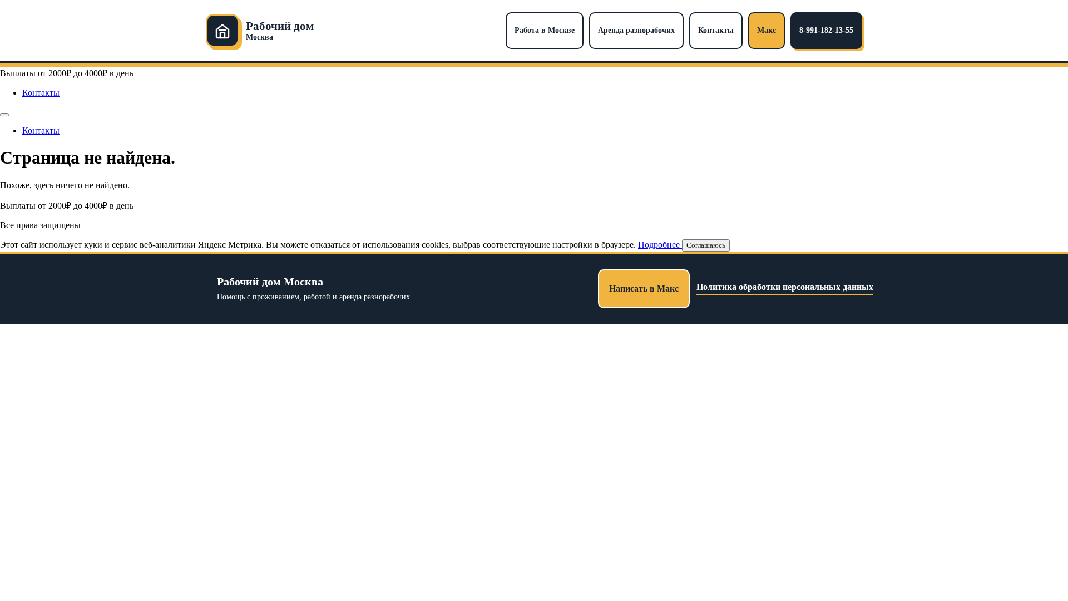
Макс (766, 30)
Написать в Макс (644, 288)
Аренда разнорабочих (636, 30)
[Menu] (4, 114)
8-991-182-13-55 (826, 30)
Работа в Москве (545, 30)
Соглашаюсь (705, 245)
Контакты (716, 30)
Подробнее (660, 244)
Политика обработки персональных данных (784, 287)
